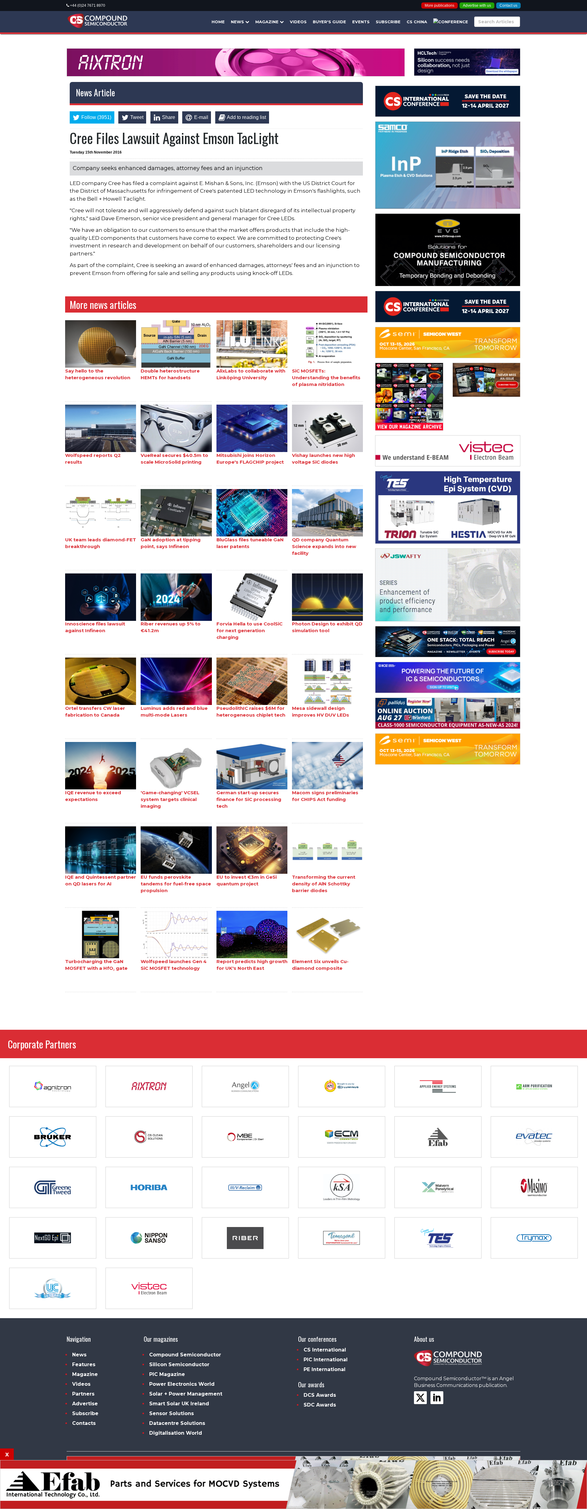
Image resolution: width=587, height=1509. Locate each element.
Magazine (267, 21)
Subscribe (388, 21)
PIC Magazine (167, 1374)
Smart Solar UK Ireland (179, 1404)
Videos (298, 21)
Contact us (508, 5)
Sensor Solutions (171, 1413)
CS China (417, 21)
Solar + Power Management (185, 1394)
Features (83, 1364)
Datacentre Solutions (177, 1423)
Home (218, 21)
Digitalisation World (175, 1433)
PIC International (326, 1360)
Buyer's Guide (329, 21)
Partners (83, 1394)
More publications (439, 5)
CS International (325, 1350)
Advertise (85, 1404)
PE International (324, 1369)
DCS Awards (320, 1395)
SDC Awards (320, 1405)
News (238, 21)
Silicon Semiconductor (179, 1364)
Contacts (84, 1423)
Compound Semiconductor (185, 1355)
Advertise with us (477, 5)
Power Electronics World (182, 1384)
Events (361, 21)
